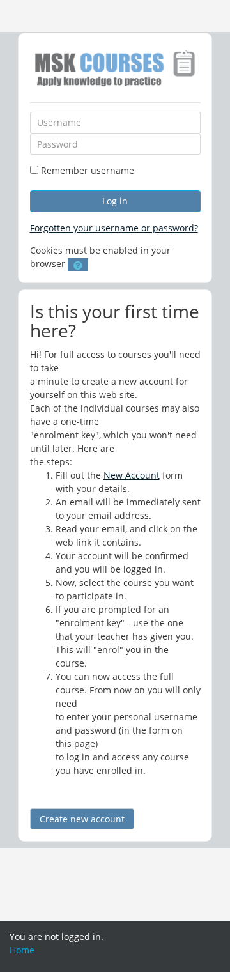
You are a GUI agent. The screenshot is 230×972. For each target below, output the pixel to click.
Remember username (87, 170)
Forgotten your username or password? (114, 228)
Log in (115, 201)
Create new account (82, 819)
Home (22, 950)
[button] (78, 264)
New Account (131, 475)
